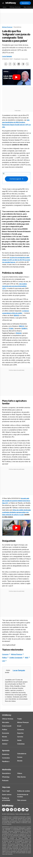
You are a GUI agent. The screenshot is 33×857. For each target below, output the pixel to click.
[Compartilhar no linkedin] (18, 64)
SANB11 (24, 328)
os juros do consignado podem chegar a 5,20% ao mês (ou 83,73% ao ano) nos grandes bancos (16, 260)
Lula (3, 661)
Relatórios (5, 754)
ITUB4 (11, 328)
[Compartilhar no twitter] (14, 64)
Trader (19, 719)
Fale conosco (21, 800)
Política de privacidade (6, 799)
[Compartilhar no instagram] (3, 809)
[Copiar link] (27, 64)
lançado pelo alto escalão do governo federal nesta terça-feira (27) (16, 500)
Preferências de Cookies (22, 796)
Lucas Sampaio (7, 56)
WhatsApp (5, 777)
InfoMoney (6, 715)
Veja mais (6, 787)
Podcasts (5, 780)
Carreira (20, 737)
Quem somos (6, 794)
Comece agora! (15, 179)
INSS (26, 657)
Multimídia (6, 769)
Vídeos (19, 773)
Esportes (20, 733)
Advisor (4, 744)
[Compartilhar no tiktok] (23, 809)
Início (4, 7)
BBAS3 (16, 315)
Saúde (19, 740)
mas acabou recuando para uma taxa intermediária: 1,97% (14, 286)
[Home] (11, 3)
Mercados (5, 722)
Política (4, 657)
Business (5, 740)
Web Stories (21, 777)
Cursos (19, 757)
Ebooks (19, 761)
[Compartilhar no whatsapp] (5, 64)
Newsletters (25, 3)
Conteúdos (6, 758)
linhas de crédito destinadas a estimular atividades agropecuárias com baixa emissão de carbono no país (16, 512)
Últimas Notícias (15, 7)
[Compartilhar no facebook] (10, 64)
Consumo (5, 654)
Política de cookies (23, 791)
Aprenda (5, 750)
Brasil (19, 726)
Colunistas (21, 744)
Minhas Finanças (7, 27)
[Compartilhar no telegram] (23, 64)
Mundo (4, 737)
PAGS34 (18, 333)
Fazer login (6, 791)
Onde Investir (6, 726)
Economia (5, 733)
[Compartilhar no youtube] (27, 809)
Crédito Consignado (15, 657)
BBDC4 (21, 326)
